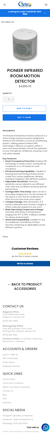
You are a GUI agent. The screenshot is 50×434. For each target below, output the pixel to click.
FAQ (4, 398)
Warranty (7, 402)
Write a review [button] (25, 263)
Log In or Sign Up (10, 354)
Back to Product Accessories (26, 286)
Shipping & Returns (11, 366)
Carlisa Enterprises (16, 431)
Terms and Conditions (13, 383)
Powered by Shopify (31, 431)
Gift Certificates (10, 358)
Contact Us (8, 391)
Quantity (7, 93)
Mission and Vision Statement (16, 387)
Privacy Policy (9, 379)
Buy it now (24, 117)
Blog (5, 394)
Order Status (9, 362)
